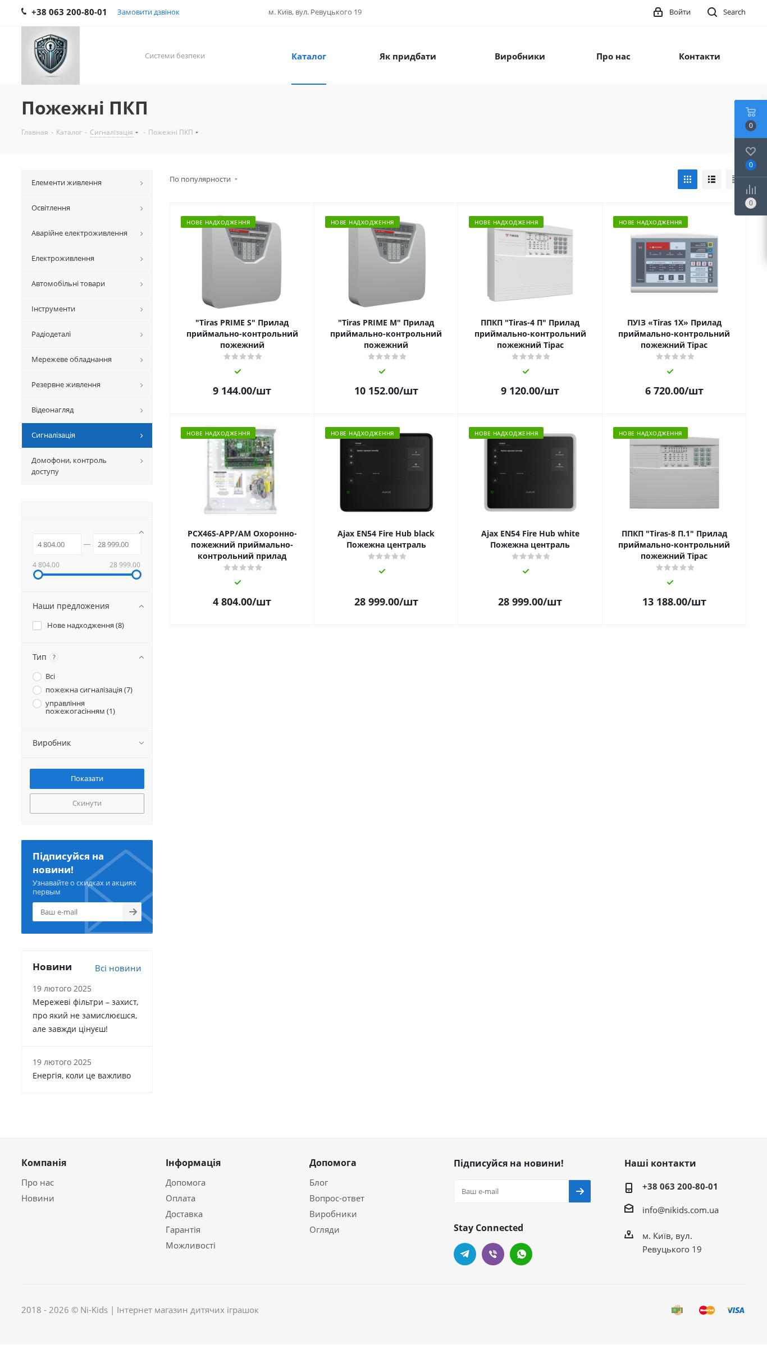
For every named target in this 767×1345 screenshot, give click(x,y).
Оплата (180, 1198)
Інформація (193, 1162)
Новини (37, 1198)
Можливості (191, 1245)
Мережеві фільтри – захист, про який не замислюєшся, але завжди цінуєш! (85, 1015)
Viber (493, 1254)
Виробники (333, 1213)
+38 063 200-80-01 (680, 1186)
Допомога (186, 1182)
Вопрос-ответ (336, 1198)
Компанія (43, 1162)
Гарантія (183, 1229)
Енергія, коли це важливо (82, 1075)
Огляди (324, 1229)
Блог (318, 1182)
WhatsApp (521, 1254)
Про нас (37, 1182)
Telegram (465, 1254)
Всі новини (118, 968)
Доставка (184, 1213)
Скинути (87, 803)
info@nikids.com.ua (680, 1209)
